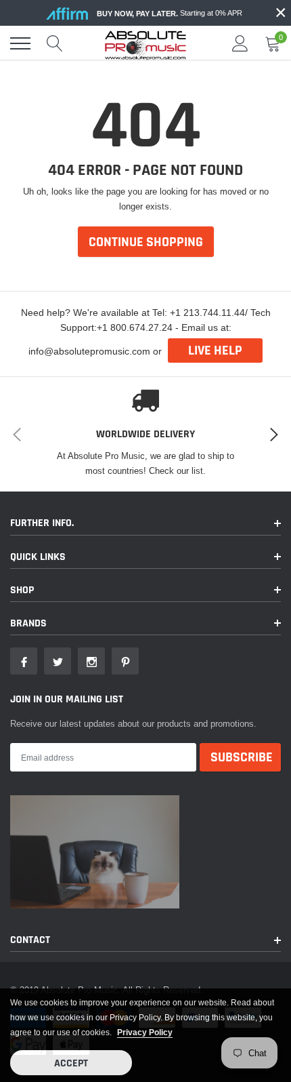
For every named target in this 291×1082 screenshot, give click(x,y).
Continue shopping (146, 242)
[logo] (145, 43)
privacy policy (145, 1032)
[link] (23, 661)
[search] (55, 43)
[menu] (20, 43)
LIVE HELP (215, 350)
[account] (240, 43)
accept (71, 1063)
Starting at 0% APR (169, 13)
